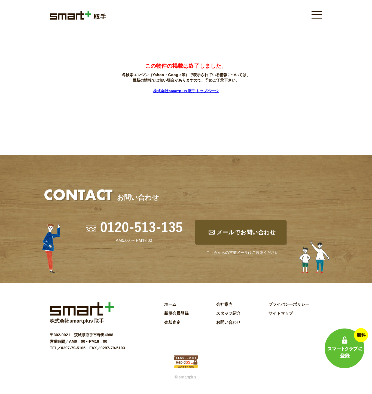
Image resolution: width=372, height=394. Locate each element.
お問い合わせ (228, 322)
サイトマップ (281, 313)
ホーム (170, 304)
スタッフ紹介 (228, 313)
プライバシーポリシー (289, 304)
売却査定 (172, 322)
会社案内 (224, 304)
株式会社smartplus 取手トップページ (186, 91)
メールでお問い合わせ (246, 232)
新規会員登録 (176, 313)
